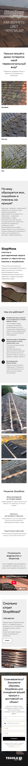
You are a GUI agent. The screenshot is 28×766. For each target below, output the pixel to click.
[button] (7, 640)
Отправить (14, 738)
